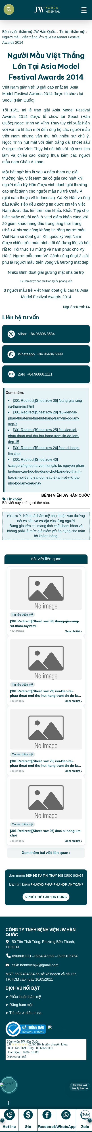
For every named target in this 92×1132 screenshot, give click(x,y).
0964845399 (44, 956)
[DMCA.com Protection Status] (67, 1029)
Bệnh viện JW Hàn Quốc (23, 1041)
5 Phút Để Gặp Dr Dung (46, 897)
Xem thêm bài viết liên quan (46, 853)
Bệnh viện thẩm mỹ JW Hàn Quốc (29, 32)
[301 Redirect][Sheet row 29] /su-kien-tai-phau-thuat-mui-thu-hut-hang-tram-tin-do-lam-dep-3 (43, 418)
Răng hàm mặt (21, 1005)
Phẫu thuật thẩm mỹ (25, 997)
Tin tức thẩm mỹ (72, 32)
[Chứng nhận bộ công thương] (26, 1029)
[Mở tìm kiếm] (9, 9)
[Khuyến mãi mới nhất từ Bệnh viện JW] (9, 1085)
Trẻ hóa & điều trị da (25, 1013)
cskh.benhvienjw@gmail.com (34, 965)
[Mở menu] (83, 9)
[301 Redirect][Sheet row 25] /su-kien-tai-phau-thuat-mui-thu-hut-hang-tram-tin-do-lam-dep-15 (43, 436)
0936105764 (67, 956)
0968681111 (21, 956)
